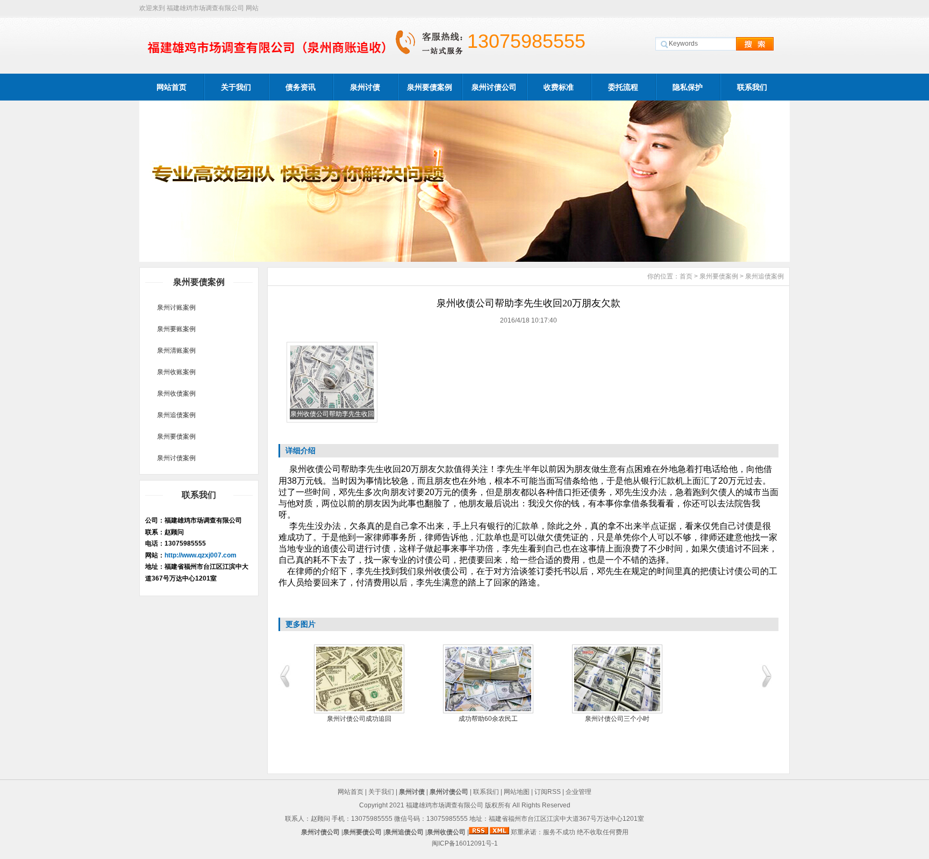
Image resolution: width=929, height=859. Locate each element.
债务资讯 (300, 87)
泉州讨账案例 (176, 307)
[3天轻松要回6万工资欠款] (362, 679)
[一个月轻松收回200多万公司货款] (620, 679)
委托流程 (623, 87)
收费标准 (559, 87)
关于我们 (236, 87)
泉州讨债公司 (494, 87)
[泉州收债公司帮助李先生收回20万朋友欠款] (332, 406)
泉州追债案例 (176, 415)
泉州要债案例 (429, 87)
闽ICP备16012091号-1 (465, 843)
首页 (686, 276)
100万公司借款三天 (492, 718)
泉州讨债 (365, 87)
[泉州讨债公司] (464, 259)
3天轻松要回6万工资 (362, 718)
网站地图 (517, 792)
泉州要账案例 (176, 329)
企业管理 (578, 792)
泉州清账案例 (176, 350)
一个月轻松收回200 (621, 718)
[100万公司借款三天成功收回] (491, 679)
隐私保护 (688, 87)
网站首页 (171, 87)
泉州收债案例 (176, 393)
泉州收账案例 (176, 372)
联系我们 (752, 87)
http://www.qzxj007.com (201, 555)
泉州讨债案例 (176, 458)
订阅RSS (547, 792)
